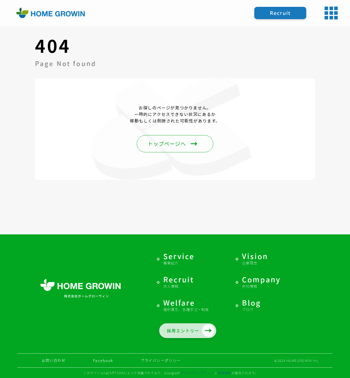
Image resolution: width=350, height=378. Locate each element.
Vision (255, 259)
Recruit (178, 282)
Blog (251, 306)
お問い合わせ (54, 360)
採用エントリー (183, 330)
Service (178, 259)
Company (261, 282)
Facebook (103, 360)
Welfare (186, 306)
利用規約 (224, 372)
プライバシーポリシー (161, 360)
